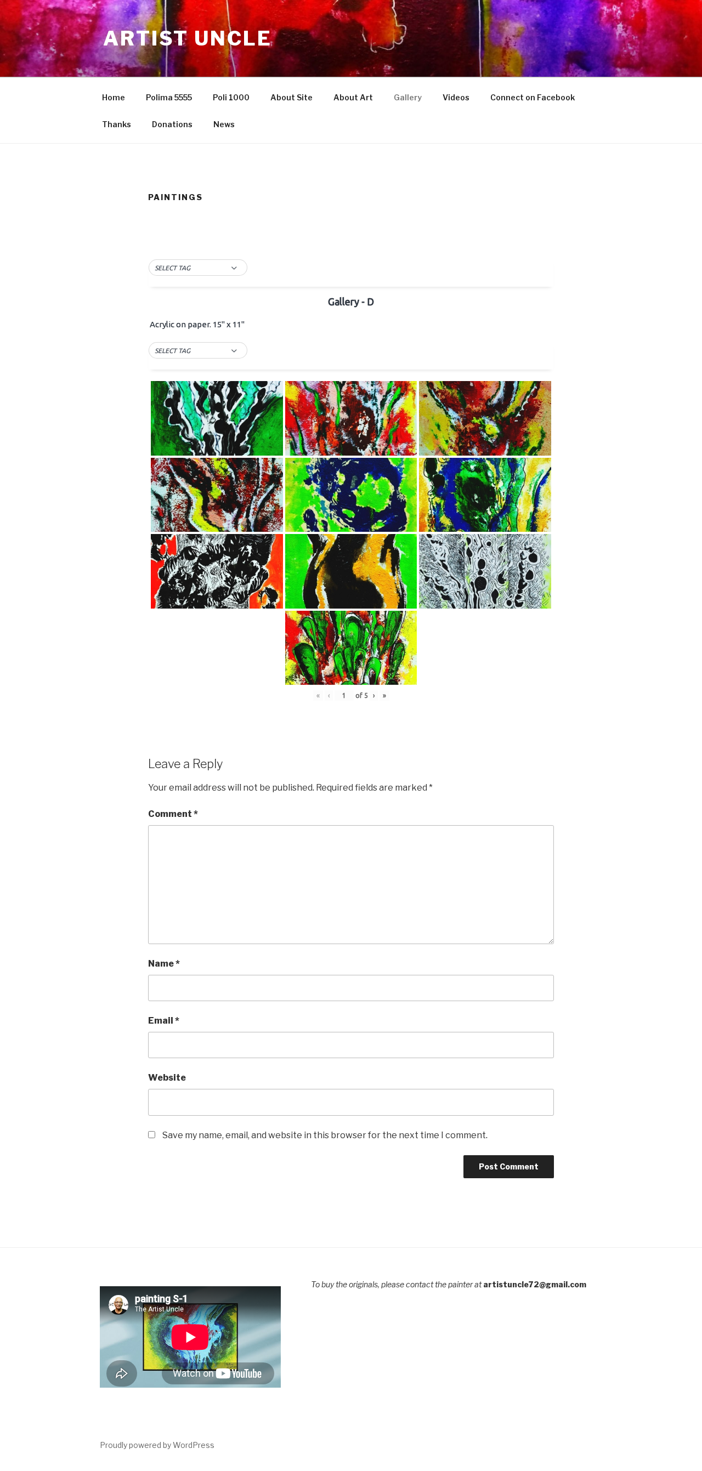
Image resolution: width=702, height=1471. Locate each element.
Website (167, 1077)
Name (164, 963)
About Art (353, 97)
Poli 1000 (231, 97)
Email (163, 1020)
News (224, 124)
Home (113, 97)
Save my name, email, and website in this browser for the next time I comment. (325, 1135)
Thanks (116, 124)
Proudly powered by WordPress (157, 1445)
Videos (456, 97)
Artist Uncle (187, 38)
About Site (291, 97)
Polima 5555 (169, 97)
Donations (172, 124)
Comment (173, 814)
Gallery (408, 97)
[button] (198, 268)
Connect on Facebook (532, 97)
